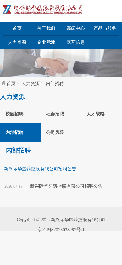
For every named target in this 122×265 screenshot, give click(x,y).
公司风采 (55, 132)
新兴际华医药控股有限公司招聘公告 (53, 186)
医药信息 (76, 42)
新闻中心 (76, 28)
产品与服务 (105, 28)
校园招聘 (14, 113)
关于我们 (46, 28)
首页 (17, 28)
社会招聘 (55, 113)
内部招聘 (55, 83)
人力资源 (17, 42)
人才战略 (96, 113)
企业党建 (46, 42)
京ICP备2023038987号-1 (61, 229)
